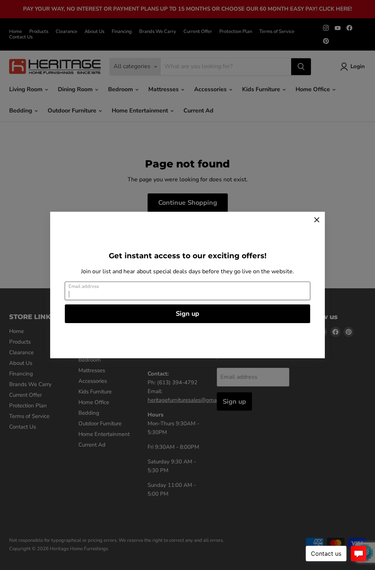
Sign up (187, 313)
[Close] (317, 220)
